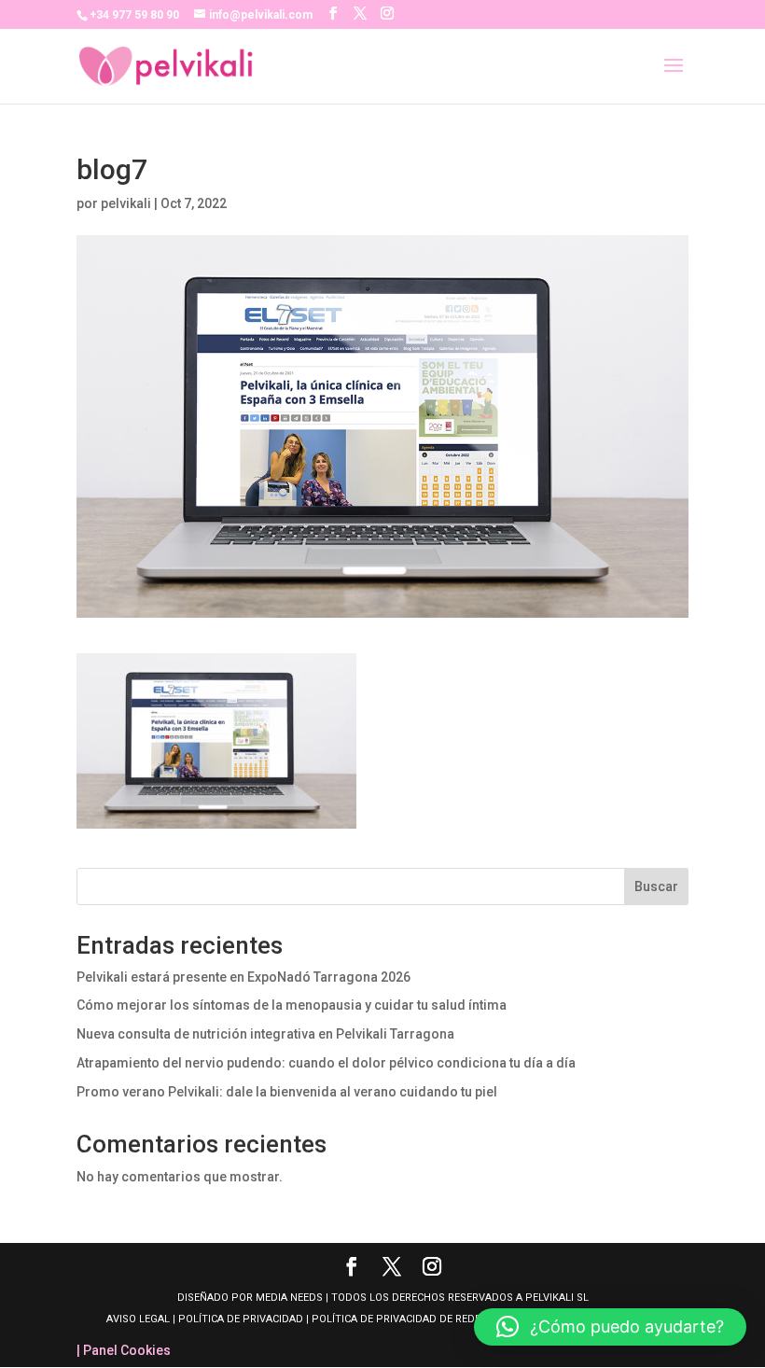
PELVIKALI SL (557, 1297)
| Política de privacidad (238, 1319)
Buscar (656, 886)
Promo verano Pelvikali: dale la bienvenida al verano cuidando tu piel (286, 1091)
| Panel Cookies (123, 1350)
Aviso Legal (139, 1319)
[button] (610, 1327)
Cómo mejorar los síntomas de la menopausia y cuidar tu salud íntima (291, 1005)
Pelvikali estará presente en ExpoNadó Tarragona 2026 (243, 977)
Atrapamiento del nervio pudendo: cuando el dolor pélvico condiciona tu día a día (326, 1062)
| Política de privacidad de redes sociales (421, 1319)
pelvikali (126, 203)
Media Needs (289, 1297)
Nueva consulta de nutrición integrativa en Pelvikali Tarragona (265, 1033)
